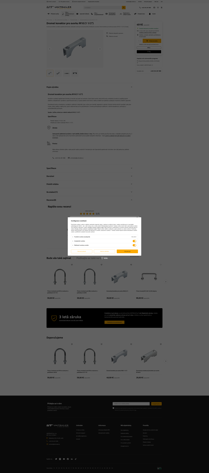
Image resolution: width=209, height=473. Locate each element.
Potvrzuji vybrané (81, 251)
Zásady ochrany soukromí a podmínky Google (86, 229)
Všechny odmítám (104, 251)
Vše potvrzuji (127, 251)
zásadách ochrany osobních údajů (96, 227)
